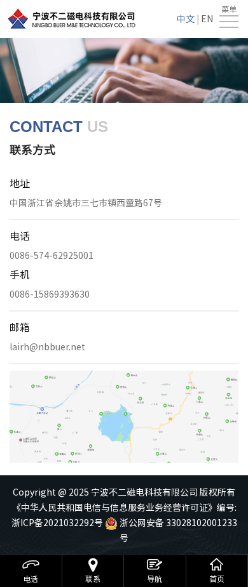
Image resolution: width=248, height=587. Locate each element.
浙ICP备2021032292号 (57, 522)
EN (207, 19)
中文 (186, 19)
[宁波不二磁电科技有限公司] (71, 19)
